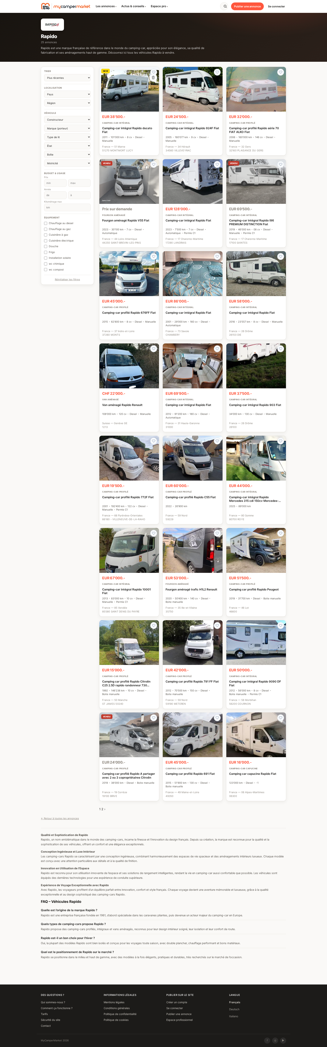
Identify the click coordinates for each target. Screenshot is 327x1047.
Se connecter (276, 6)
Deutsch (234, 1009)
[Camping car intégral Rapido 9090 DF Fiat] (256, 664)
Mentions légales (114, 1002)
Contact (46, 1025)
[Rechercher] (224, 6)
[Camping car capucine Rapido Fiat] (256, 756)
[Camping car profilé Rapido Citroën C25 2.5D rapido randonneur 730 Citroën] (129, 664)
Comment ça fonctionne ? (56, 1008)
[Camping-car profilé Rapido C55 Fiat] (192, 480)
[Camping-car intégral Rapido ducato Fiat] (129, 111)
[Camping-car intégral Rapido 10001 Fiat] (129, 572)
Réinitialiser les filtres (67, 279)
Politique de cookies (116, 1019)
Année (47, 189)
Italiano (233, 1016)
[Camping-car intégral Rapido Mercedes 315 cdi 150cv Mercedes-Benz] (256, 480)
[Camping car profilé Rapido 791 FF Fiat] (192, 664)
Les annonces (106, 6)
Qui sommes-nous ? (53, 1002)
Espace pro (159, 6)
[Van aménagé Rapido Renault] (129, 387)
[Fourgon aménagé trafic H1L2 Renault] (192, 572)
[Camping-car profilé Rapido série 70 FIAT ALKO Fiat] (256, 111)
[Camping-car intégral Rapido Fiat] (192, 203)
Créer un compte (176, 1002)
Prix (46, 177)
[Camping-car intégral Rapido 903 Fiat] (256, 387)
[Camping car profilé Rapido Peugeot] (256, 572)
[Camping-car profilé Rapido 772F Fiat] (129, 480)
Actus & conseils (133, 6)
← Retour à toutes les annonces (60, 818)
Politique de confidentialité (120, 1014)
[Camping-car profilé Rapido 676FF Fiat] (129, 295)
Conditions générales (117, 1008)
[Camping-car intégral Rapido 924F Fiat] (192, 111)
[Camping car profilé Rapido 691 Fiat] (192, 756)
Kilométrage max (53, 201)
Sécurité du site (50, 1019)
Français (234, 1002)
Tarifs (44, 1014)
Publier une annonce (247, 6)
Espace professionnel (179, 1019)
